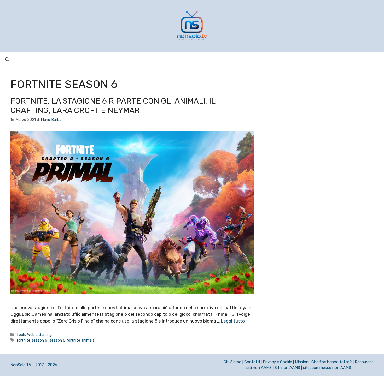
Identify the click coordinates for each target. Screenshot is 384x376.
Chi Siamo (232, 362)
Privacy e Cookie (277, 362)
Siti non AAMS (287, 367)
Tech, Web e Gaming (34, 334)
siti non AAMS (259, 367)
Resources (364, 362)
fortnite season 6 (31, 340)
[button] (7, 59)
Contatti (252, 362)
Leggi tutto (233, 321)
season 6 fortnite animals (72, 340)
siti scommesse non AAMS (327, 367)
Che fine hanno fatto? (331, 362)
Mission (302, 362)
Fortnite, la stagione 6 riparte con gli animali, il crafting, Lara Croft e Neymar (112, 105)
